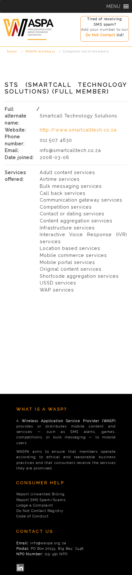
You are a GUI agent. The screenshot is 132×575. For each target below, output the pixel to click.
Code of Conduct (32, 516)
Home (12, 51)
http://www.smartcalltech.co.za (78, 129)
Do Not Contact (100, 35)
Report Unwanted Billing (40, 494)
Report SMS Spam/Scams (41, 500)
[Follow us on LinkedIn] (20, 567)
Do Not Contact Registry (39, 511)
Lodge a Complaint (34, 505)
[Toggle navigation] (6, 41)
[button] (113, 6)
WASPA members (40, 51)
